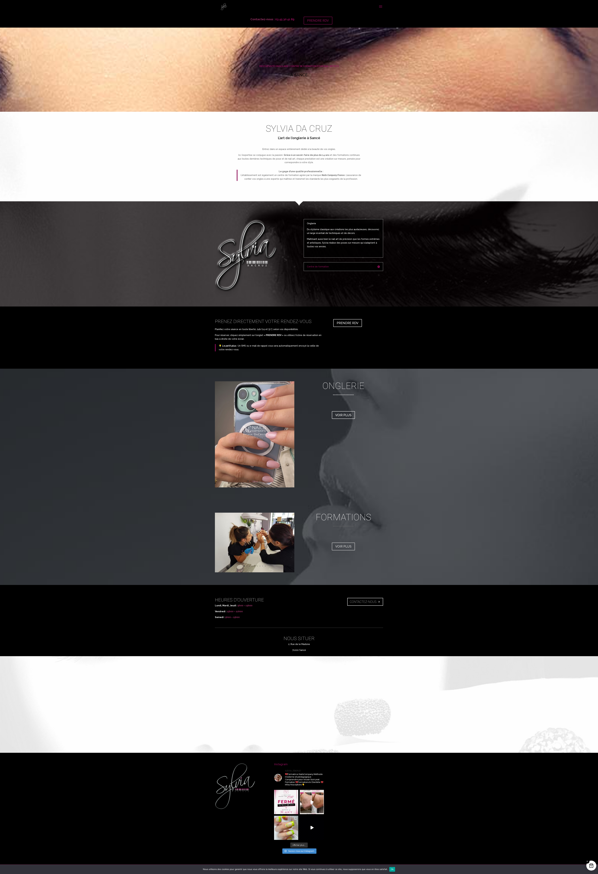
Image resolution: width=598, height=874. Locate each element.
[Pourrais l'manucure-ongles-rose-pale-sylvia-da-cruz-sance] (254, 486)
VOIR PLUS (343, 415)
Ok (392, 869)
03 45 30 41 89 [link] (284, 19)
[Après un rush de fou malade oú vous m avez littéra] (286, 802)
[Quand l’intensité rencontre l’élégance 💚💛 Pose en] (286, 828)
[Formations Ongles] (254, 571)
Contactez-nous (363, 602)
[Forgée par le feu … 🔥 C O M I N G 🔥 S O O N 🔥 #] (312, 828)
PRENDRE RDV (318, 20)
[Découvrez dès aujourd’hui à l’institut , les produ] (312, 802)
